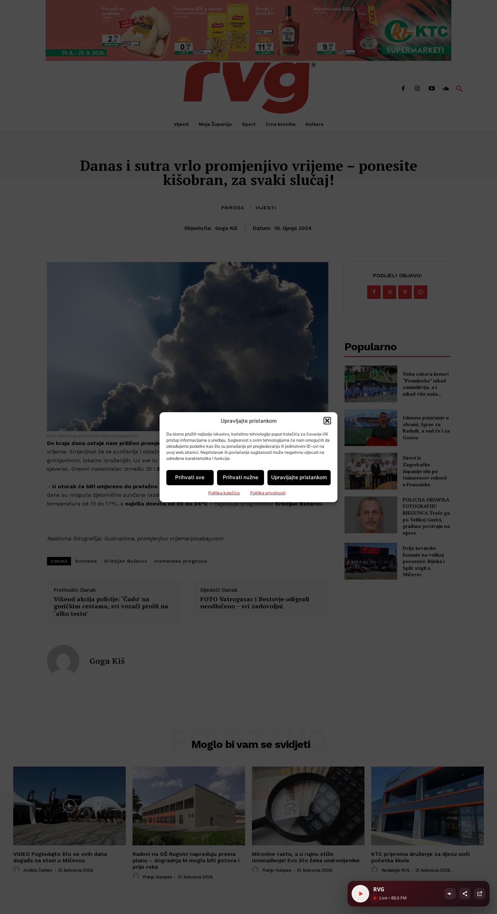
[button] (327, 420)
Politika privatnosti (267, 492)
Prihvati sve (190, 477)
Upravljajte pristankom (299, 477)
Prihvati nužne (240, 477)
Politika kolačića (224, 492)
